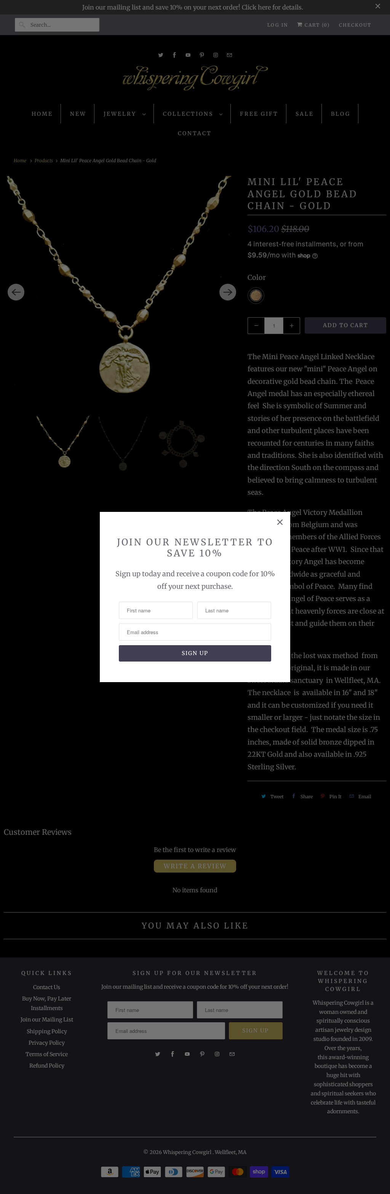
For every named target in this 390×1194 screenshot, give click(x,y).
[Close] (280, 522)
